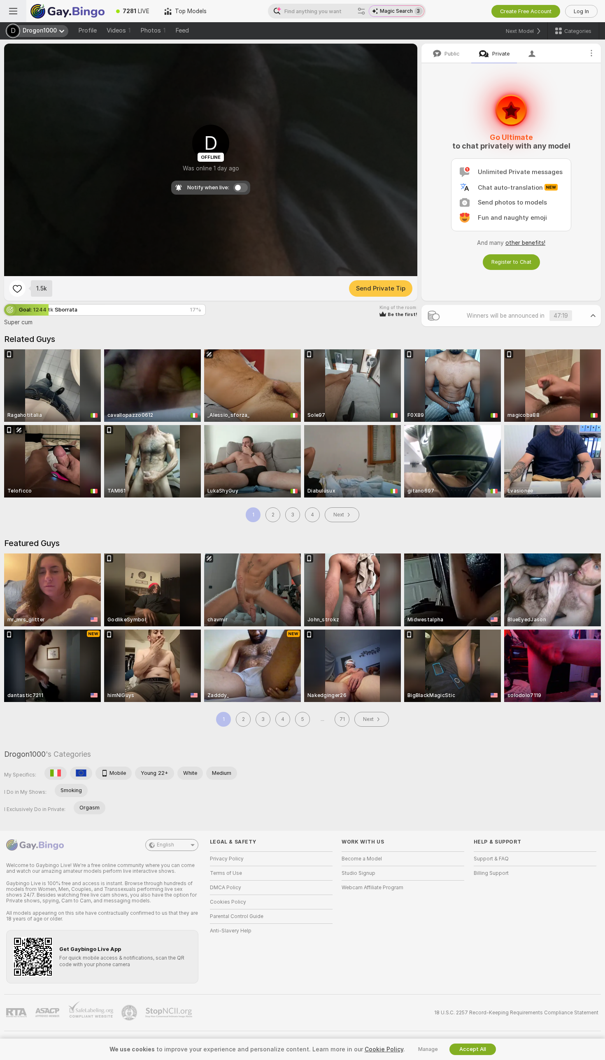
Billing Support (491, 873)
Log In (581, 11)
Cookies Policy (228, 902)
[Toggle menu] (13, 11)
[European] (81, 773)
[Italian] (55, 773)
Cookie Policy (384, 1049)
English (165, 845)
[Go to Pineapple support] (130, 1012)
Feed (182, 30)
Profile (87, 30)
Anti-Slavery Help (230, 931)
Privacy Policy (227, 859)
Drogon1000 (25, 754)
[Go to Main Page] (67, 11)
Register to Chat (511, 262)
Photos (152, 30)
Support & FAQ (491, 859)
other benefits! (525, 242)
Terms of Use (226, 873)
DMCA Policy (225, 887)
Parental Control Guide (236, 916)
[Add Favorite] (17, 288)
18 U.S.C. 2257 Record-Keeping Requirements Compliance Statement (516, 1013)
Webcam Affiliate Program (372, 887)
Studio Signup (358, 873)
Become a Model (362, 859)
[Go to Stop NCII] (169, 1013)
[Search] (361, 11)
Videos (118, 30)
